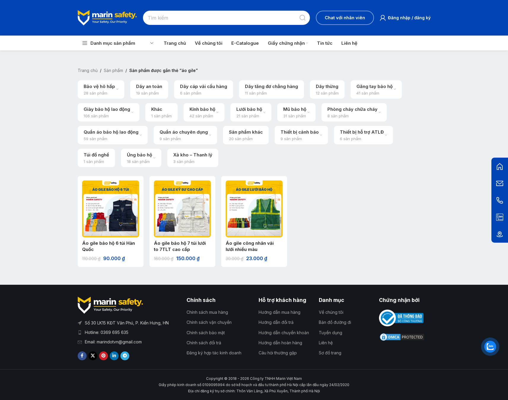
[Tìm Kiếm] (303, 18)
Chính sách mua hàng (207, 312)
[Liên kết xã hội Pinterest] (103, 355)
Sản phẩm (113, 70)
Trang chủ (88, 70)
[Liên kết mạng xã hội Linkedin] (114, 355)
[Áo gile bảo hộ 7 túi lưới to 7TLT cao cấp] (182, 208)
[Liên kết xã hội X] (92, 355)
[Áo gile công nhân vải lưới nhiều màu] (254, 208)
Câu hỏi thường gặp (278, 352)
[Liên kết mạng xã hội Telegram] (124, 355)
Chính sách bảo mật (206, 332)
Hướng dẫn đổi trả (276, 322)
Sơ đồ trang (330, 352)
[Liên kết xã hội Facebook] (82, 355)
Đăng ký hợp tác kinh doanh (214, 352)
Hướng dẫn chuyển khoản (284, 332)
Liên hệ (326, 342)
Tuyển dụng (330, 332)
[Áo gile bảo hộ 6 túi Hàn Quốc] (110, 208)
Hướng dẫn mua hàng (279, 312)
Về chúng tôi (331, 312)
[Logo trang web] (107, 17)
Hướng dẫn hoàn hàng (280, 342)
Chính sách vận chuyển (209, 322)
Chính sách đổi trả (204, 342)
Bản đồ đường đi (335, 322)
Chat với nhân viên (345, 17)
